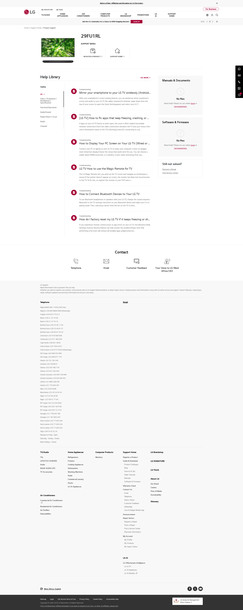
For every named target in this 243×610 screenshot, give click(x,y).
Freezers (71, 461)
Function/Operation (48, 107)
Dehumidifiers (45, 514)
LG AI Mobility (129, 573)
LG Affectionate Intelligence (134, 563)
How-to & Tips (129, 471)
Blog (126, 468)
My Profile (128, 539)
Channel (43, 126)
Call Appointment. (180, 106)
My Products (129, 543)
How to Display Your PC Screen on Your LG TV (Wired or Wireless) (115, 143)
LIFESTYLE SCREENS (48, 461)
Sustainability (156, 495)
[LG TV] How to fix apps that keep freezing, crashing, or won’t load (115, 118)
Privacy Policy (84, 599)
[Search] (216, 15)
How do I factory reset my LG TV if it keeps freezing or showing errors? (115, 219)
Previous (207, 21)
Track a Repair (129, 525)
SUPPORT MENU (88, 43)
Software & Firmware (132, 481)
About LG (155, 478)
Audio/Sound (45, 112)
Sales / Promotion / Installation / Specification (48, 101)
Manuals (127, 478)
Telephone (128, 496)
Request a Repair (169, 169)
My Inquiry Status (130, 546)
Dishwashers (73, 468)
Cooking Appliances (75, 464)
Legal (52, 599)
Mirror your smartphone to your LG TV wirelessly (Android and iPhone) (115, 92)
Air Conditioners (47, 495)
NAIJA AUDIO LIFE (47, 468)
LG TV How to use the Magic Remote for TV (105, 168)
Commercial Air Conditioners (51, 500)
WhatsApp (128, 506)
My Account (128, 536)
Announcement (129, 514)
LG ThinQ (155, 470)
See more (144, 77)
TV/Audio (44, 452)
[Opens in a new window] (189, 589)
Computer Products (104, 452)
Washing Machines (75, 472)
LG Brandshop (157, 452)
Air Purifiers (44, 510)
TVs (41, 457)
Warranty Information (132, 532)
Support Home (129, 452)
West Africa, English (52, 589)
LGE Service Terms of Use (67, 599)
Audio (42, 122)
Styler (70, 475)
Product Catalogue (131, 464)
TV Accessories (46, 472)
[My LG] (212, 15)
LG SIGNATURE (158, 461)
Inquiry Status (129, 500)
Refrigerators (73, 457)
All (41, 94)
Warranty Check (129, 486)
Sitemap (43, 599)
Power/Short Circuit (48, 117)
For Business (211, 9)
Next (212, 21)
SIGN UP (136, 22)
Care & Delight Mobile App (134, 510)
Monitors (99, 457)
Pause (209, 21)
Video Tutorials (129, 474)
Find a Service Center (132, 528)
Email (193, 103)
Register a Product (130, 457)
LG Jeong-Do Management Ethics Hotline (189, 601)
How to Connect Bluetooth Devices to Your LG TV (109, 194)
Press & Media (156, 491)
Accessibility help (112, 599)
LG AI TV (127, 566)
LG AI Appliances (74, 486)
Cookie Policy (97, 599)
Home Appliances (76, 452)
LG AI (125, 558)
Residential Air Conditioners (51, 506)
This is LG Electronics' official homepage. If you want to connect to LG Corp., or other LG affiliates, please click (79, 606)
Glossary (154, 501)
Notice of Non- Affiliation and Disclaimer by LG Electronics (121, 3)
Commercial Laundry (76, 479)
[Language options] (207, 15)
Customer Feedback (131, 503)
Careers (154, 487)
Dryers (70, 483)
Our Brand (155, 484)
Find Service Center (170, 173)
